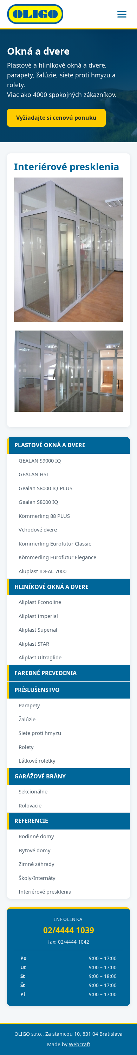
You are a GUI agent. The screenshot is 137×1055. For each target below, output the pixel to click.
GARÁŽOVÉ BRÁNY (40, 776)
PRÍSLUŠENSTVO (37, 690)
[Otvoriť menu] (122, 14)
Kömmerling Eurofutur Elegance (57, 557)
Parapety (29, 705)
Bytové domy (35, 850)
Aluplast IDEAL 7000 (42, 571)
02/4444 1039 (68, 930)
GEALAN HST (34, 474)
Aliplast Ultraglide (40, 657)
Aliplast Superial (38, 629)
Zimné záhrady (36, 863)
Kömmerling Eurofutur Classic (55, 543)
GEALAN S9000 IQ (40, 460)
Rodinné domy (36, 836)
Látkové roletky (37, 760)
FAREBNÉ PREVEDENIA (45, 673)
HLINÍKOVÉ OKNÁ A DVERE (51, 587)
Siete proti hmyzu (40, 732)
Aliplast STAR (34, 643)
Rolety (26, 746)
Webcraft (79, 1044)
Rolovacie (30, 805)
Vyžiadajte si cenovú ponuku (56, 118)
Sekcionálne (33, 791)
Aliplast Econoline (40, 601)
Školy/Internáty (37, 877)
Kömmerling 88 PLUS (44, 515)
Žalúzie (27, 719)
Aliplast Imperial (38, 615)
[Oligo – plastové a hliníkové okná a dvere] (35, 14)
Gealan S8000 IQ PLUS (45, 488)
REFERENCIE (31, 821)
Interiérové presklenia (45, 891)
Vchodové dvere (38, 529)
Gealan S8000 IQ (38, 501)
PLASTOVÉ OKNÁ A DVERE (49, 445)
